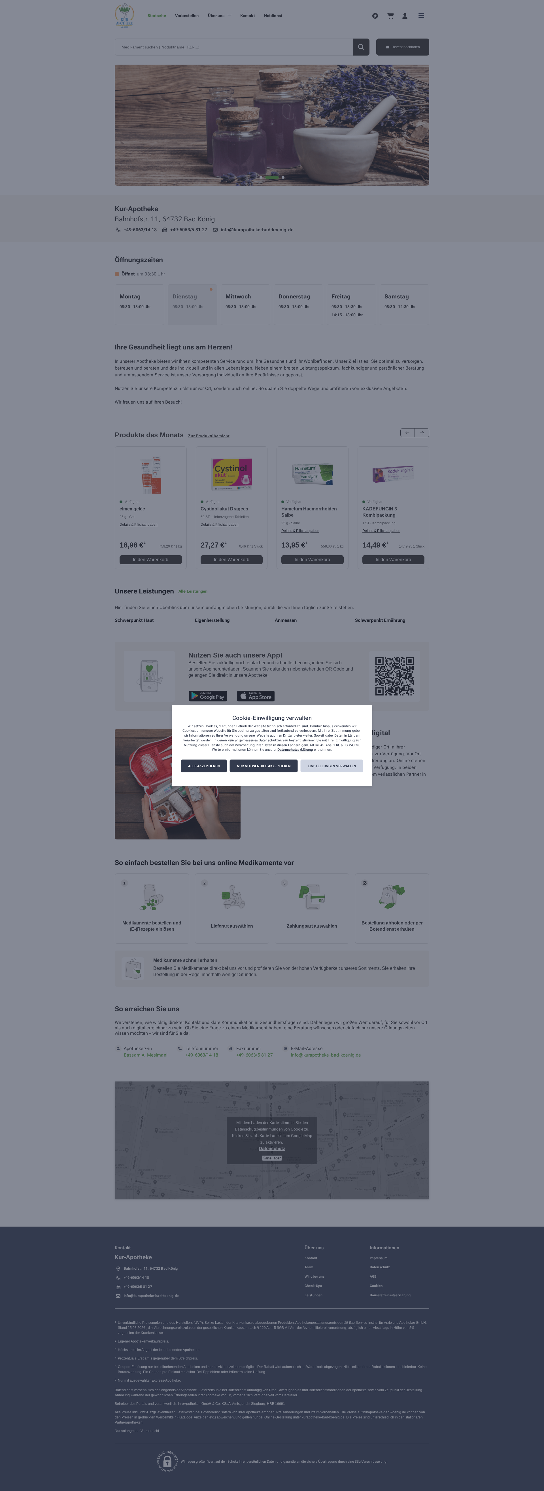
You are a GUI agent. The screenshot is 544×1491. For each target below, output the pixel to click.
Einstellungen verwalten (332, 766)
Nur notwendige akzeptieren (264, 766)
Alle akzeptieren (204, 766)
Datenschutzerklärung (295, 750)
